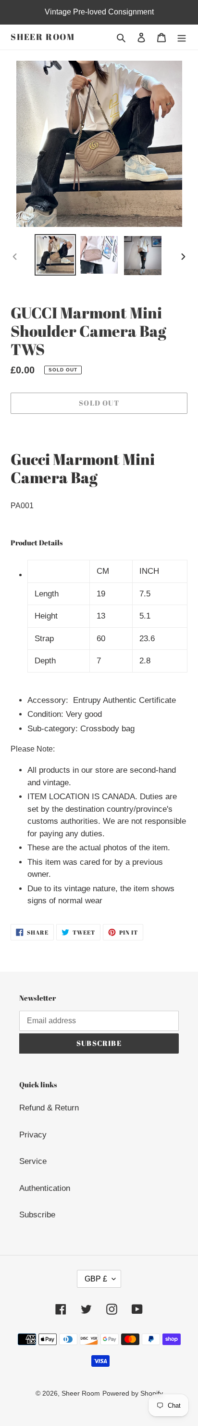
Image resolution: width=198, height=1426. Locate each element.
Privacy (33, 1134)
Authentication (44, 1188)
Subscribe (37, 1214)
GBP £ (96, 1279)
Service (33, 1161)
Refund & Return (49, 1107)
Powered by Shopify (132, 1393)
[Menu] (182, 37)
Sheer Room (43, 37)
